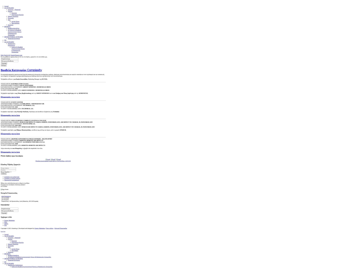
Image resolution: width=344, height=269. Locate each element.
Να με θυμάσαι (5, 172)
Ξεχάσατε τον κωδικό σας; (11, 177)
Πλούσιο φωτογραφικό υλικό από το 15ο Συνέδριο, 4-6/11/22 (53, 161)
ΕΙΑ (5, 225)
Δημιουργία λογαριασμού (11, 180)
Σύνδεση (3, 173)
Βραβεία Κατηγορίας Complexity (21, 70)
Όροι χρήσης (49, 228)
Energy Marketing (9, 220)
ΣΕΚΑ (6, 223)
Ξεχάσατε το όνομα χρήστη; (12, 178)
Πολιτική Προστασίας (60, 228)
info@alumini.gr (18, 1)
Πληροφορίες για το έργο (10, 97)
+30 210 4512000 (6, 1)
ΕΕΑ (5, 222)
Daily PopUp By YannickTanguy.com (11, 55)
